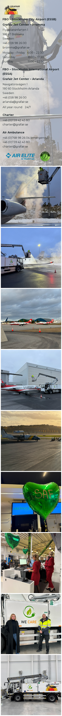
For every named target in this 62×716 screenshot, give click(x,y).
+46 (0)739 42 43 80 (16, 120)
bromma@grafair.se (16, 47)
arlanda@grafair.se (15, 101)
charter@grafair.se (15, 124)
